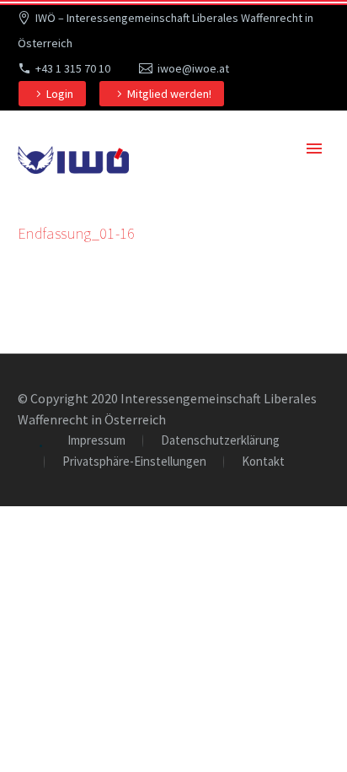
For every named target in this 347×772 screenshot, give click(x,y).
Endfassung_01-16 (77, 233)
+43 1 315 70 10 (72, 68)
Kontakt (263, 462)
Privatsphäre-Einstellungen (134, 462)
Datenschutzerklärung (220, 441)
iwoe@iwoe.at (193, 68)
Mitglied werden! (169, 93)
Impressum (96, 441)
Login (59, 93)
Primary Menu (314, 148)
